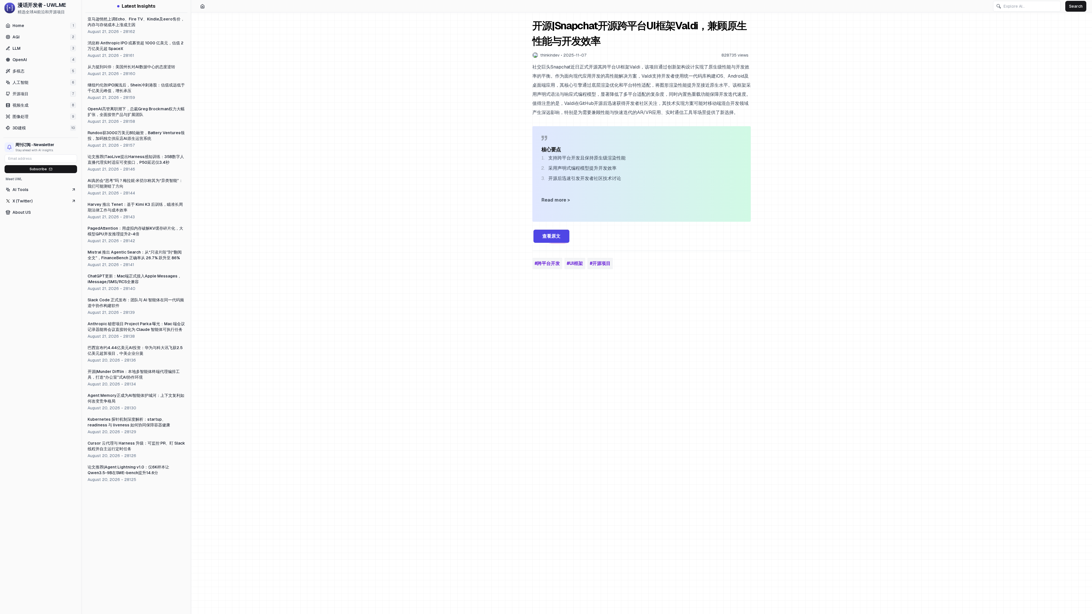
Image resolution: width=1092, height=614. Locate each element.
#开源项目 (600, 263)
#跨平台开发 (547, 263)
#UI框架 (575, 263)
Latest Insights (138, 6)
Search (1076, 6)
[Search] (998, 6)
